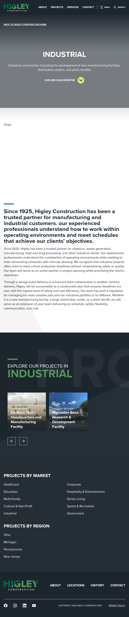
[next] (23, 441)
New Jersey (12, 556)
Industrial (10, 513)
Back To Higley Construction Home (25, 24)
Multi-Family (12, 499)
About (55, 585)
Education (11, 491)
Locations (75, 585)
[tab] (42, 7)
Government (75, 513)
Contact (117, 585)
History (97, 585)
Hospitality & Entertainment (86, 491)
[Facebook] (6, 605)
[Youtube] (34, 605)
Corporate (74, 484)
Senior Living (76, 499)
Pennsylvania (13, 549)
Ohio (7, 534)
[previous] (12, 441)
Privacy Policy (117, 605)
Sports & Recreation (80, 506)
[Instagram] (15, 605)
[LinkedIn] (24, 605)
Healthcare (11, 484)
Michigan (10, 542)
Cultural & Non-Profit (18, 506)
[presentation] (17, 7)
